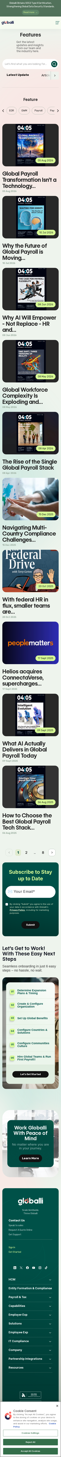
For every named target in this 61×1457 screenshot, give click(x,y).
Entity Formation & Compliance (30, 1288)
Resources (16, 1367)
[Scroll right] (55, 75)
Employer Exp (18, 1314)
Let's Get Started (30, 1074)
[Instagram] (39, 1267)
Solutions (15, 1323)
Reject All (30, 1442)
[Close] (57, 1405)
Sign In (12, 1247)
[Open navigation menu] (55, 22)
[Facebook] (27, 1267)
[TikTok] (46, 1267)
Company (15, 1350)
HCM (12, 1279)
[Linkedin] (14, 1267)
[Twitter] (21, 1267)
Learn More (30, 1158)
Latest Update (18, 75)
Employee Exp (18, 1332)
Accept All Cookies (30, 1451)
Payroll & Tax (17, 1297)
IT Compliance (19, 1341)
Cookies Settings (30, 1433)
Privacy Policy (17, 910)
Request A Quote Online (20, 1230)
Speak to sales (16, 1225)
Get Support (15, 1234)
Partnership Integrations (25, 1358)
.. (35, 852)
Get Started (15, 1252)
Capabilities (17, 1305)
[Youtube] (33, 1268)
